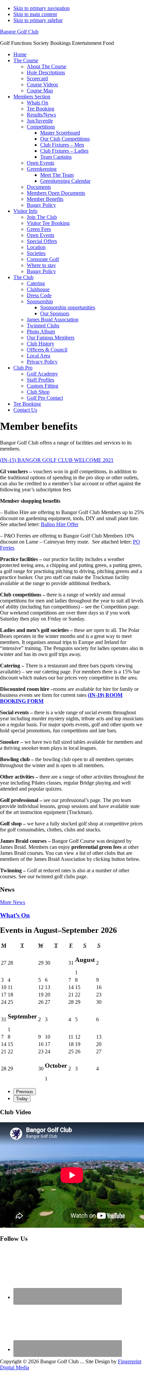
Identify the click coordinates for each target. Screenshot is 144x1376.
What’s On (15, 915)
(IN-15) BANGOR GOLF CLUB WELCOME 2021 (57, 460)
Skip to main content (35, 14)
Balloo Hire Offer (59, 524)
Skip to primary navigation (41, 8)
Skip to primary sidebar (38, 20)
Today (22, 1098)
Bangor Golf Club (19, 31)
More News (12, 902)
